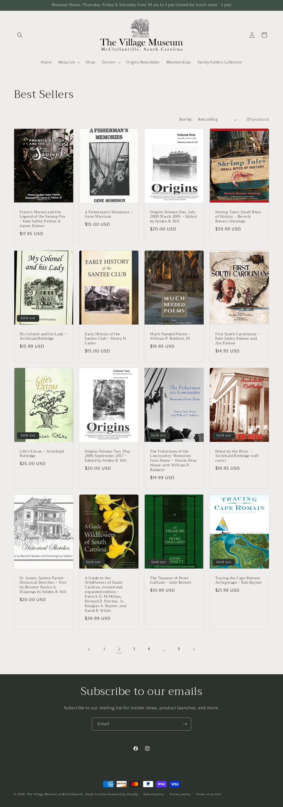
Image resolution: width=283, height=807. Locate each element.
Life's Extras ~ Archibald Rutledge (42, 454)
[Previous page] (89, 649)
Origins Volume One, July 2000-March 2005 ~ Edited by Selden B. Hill (173, 217)
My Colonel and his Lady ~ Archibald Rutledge (43, 336)
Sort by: (186, 119)
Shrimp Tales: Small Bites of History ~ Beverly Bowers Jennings (238, 217)
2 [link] (119, 649)
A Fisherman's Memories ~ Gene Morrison (109, 214)
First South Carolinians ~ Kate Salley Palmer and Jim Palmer (237, 339)
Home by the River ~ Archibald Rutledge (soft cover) (237, 456)
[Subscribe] (185, 724)
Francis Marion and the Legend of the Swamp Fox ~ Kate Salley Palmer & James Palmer (42, 219)
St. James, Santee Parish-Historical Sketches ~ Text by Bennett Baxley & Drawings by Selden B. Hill (43, 585)
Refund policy (153, 794)
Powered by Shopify (123, 794)
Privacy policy (180, 794)
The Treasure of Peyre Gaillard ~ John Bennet (170, 580)
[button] (20, 35)
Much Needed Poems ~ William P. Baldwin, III (170, 336)
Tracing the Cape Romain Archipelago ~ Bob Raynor (238, 580)
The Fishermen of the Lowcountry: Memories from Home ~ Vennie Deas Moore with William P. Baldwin (173, 460)
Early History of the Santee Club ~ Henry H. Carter (106, 339)
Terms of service (208, 794)
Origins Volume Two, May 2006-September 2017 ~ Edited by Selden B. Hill (107, 456)
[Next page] (194, 649)
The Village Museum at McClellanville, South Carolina (67, 794)
